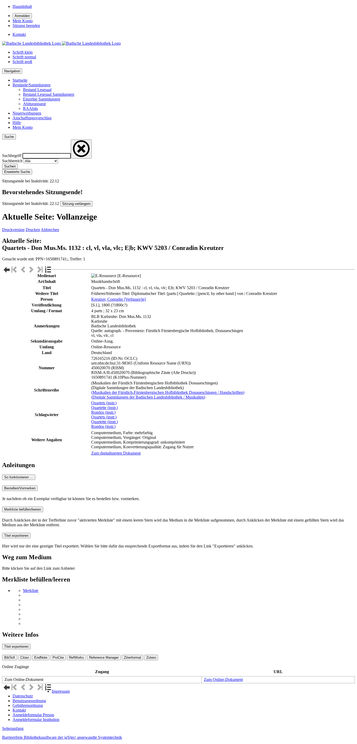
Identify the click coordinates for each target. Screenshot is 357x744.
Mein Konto (23, 127)
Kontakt (19, 710)
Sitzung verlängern (76, 204)
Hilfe (17, 122)
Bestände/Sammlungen (31, 85)
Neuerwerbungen (27, 113)
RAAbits (30, 108)
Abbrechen (50, 229)
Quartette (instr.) (104, 407)
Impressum (61, 691)
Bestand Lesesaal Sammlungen (48, 94)
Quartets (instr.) (104, 403)
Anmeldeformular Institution (36, 719)
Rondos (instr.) (103, 412)
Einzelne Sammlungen (41, 99)
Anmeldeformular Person (33, 715)
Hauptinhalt (22, 6)
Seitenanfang (13, 728)
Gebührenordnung (28, 705)
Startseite (20, 80)
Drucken (33, 229)
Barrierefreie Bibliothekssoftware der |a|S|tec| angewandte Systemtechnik (62, 737)
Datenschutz (23, 696)
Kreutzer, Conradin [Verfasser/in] (118, 299)
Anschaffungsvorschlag (32, 118)
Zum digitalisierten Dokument (116, 453)
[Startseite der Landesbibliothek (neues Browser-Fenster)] (61, 43)
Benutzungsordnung (29, 700)
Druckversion (13, 229)
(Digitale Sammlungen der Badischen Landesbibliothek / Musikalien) (148, 397)
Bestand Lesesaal (37, 89)
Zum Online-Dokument (223, 679)
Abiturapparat (34, 104)
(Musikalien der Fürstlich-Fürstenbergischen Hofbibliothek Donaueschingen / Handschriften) (167, 392)
